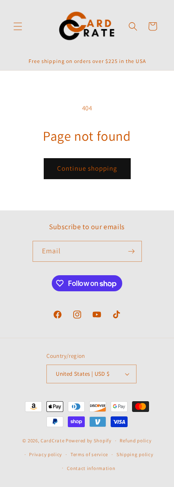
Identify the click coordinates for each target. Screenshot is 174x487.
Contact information (91, 468)
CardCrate (52, 440)
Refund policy (135, 440)
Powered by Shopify (89, 440)
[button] (18, 26)
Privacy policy (45, 454)
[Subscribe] (131, 251)
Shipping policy (134, 454)
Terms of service (89, 454)
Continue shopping (87, 168)
